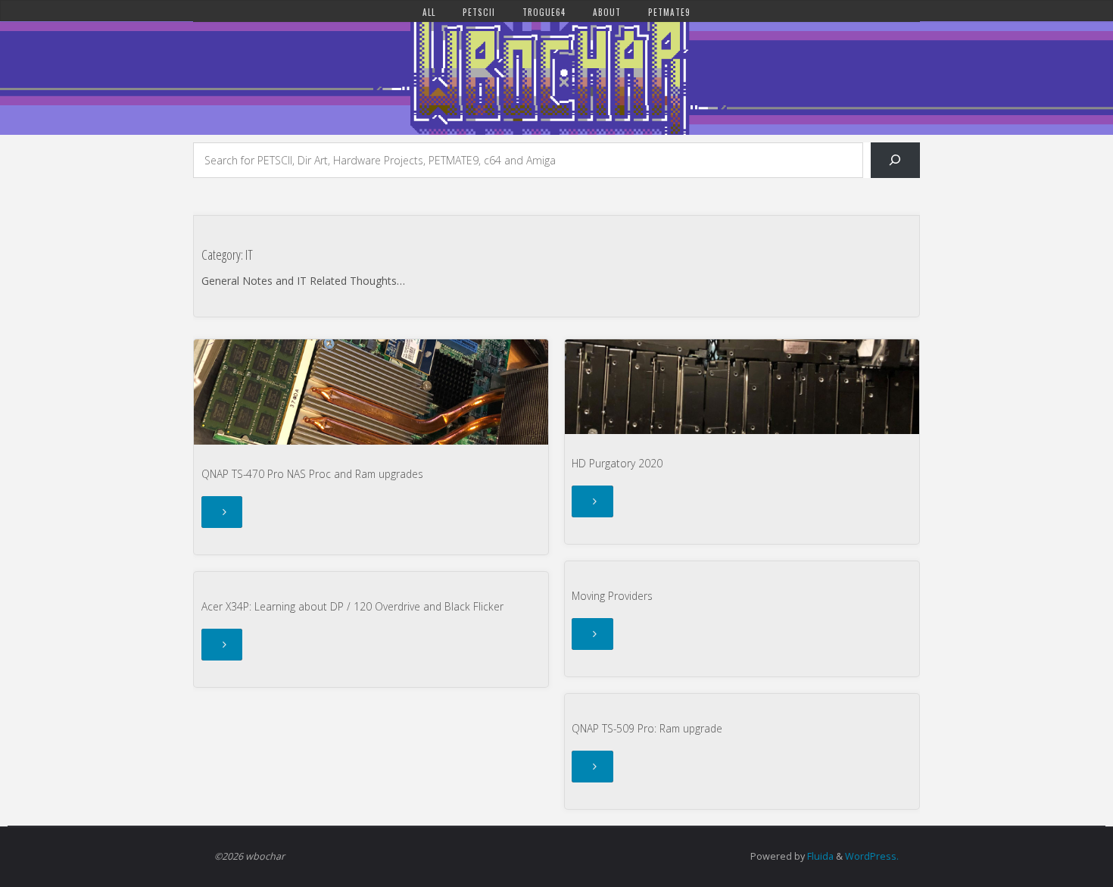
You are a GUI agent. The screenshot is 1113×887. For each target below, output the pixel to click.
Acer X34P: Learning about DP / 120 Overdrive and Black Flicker (352, 606)
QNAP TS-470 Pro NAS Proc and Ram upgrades (312, 474)
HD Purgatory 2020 (617, 463)
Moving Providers (612, 596)
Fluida (819, 856)
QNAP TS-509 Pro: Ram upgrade (647, 728)
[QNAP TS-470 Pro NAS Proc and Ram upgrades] (371, 392)
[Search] (895, 160)
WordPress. (872, 856)
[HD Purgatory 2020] (742, 386)
